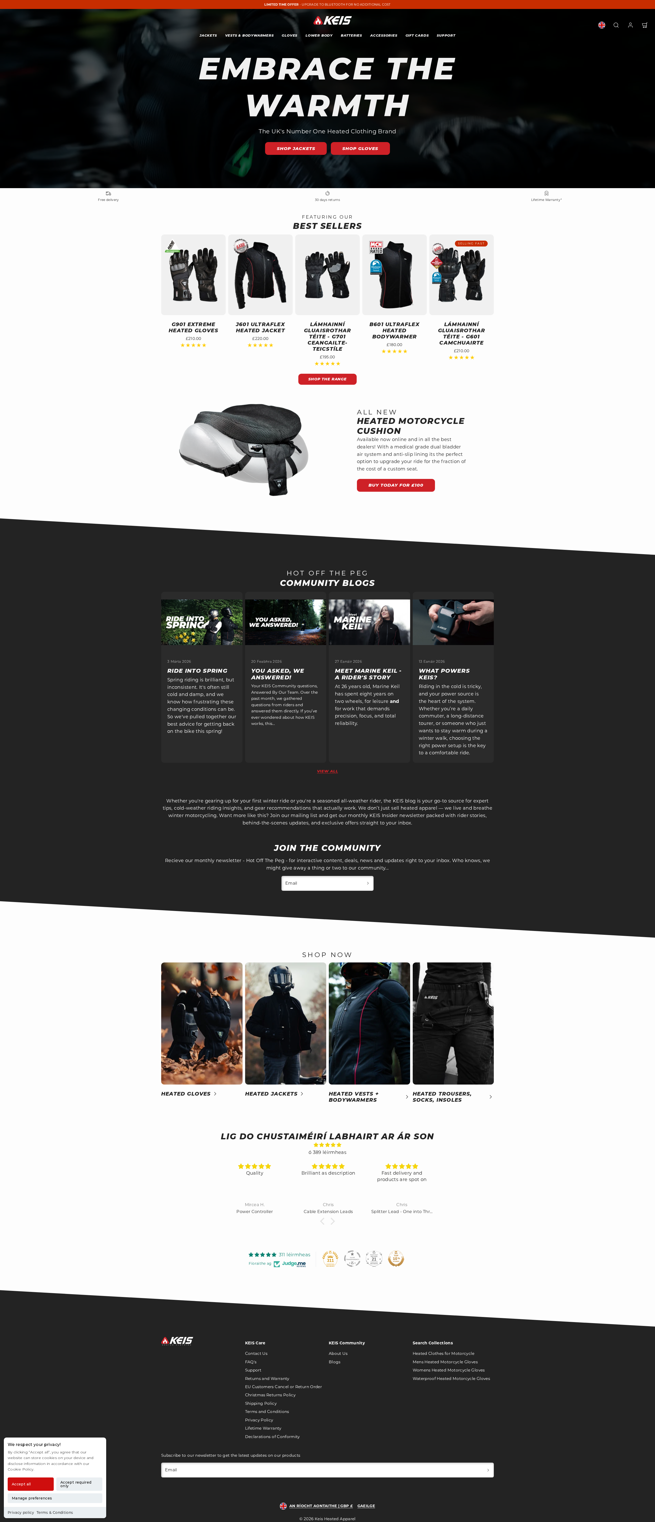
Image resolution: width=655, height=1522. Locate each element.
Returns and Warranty (267, 1378)
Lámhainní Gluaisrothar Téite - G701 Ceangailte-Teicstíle (327, 336)
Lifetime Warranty (263, 1428)
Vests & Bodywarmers (249, 35)
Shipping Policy (261, 1403)
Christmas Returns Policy (270, 1394)
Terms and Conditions (267, 1411)
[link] (602, 25)
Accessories (383, 35)
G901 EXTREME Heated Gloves (193, 327)
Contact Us (256, 1353)
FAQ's (251, 1361)
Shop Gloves (360, 148)
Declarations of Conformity (272, 1436)
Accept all (21, 1484)
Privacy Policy (259, 1420)
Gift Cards (417, 35)
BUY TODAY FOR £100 (395, 485)
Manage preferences (32, 1498)
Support (446, 35)
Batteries (351, 35)
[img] (327, 1145)
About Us (338, 1353)
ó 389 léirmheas (327, 1152)
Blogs (335, 1361)
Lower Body (319, 35)
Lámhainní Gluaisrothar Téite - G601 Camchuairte (461, 333)
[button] (616, 25)
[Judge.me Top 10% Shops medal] (396, 1258)
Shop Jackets (296, 148)
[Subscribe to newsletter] (368, 883)
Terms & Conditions (55, 1512)
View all (327, 771)
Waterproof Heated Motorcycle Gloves (451, 1378)
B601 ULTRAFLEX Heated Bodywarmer (394, 330)
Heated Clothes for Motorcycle (443, 1353)
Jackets (208, 35)
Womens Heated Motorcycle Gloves (449, 1370)
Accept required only (75, 1484)
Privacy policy (21, 1512)
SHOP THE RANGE (327, 379)
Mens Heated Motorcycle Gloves (445, 1361)
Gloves (289, 35)
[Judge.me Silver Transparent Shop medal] (352, 1258)
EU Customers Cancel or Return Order (283, 1386)
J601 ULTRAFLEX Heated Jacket (260, 327)
